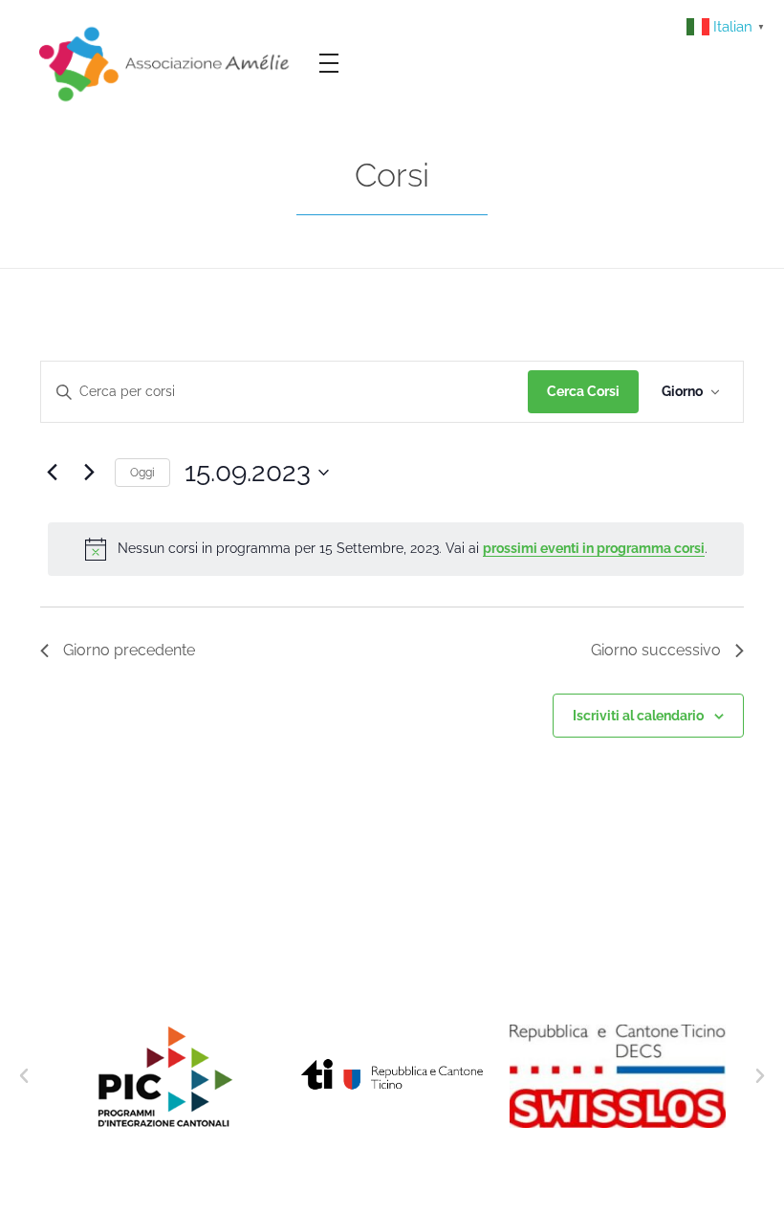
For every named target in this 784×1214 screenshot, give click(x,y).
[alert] (396, 549)
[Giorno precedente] (51, 472)
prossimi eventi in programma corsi (594, 548)
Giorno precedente (129, 650)
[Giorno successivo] (88, 472)
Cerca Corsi (583, 391)
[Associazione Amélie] (166, 62)
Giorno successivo (656, 650)
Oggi (142, 472)
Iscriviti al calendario (638, 715)
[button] (23, 1076)
